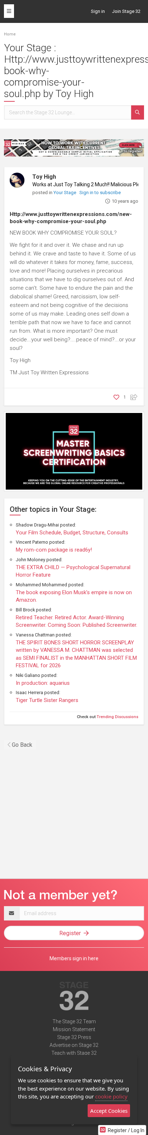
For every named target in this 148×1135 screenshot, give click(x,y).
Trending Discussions (117, 717)
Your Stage (65, 192)
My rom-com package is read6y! (54, 550)
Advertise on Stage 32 (74, 1045)
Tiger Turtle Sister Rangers (47, 700)
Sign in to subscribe (100, 192)
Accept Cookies (109, 1110)
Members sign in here (74, 958)
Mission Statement (74, 1029)
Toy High (44, 176)
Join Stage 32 (126, 11)
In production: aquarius (43, 683)
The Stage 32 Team (74, 1021)
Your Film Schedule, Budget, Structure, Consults (72, 532)
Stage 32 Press (74, 1037)
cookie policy (111, 1096)
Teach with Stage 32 (74, 1053)
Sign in (98, 11)
